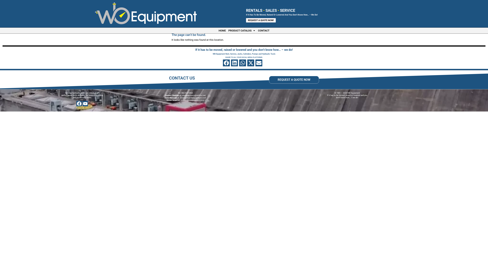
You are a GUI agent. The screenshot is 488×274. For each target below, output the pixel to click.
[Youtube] (85, 103)
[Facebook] (79, 103)
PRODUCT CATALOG (240, 30)
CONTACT (263, 30)
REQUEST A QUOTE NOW (294, 79)
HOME (222, 30)
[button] (226, 62)
